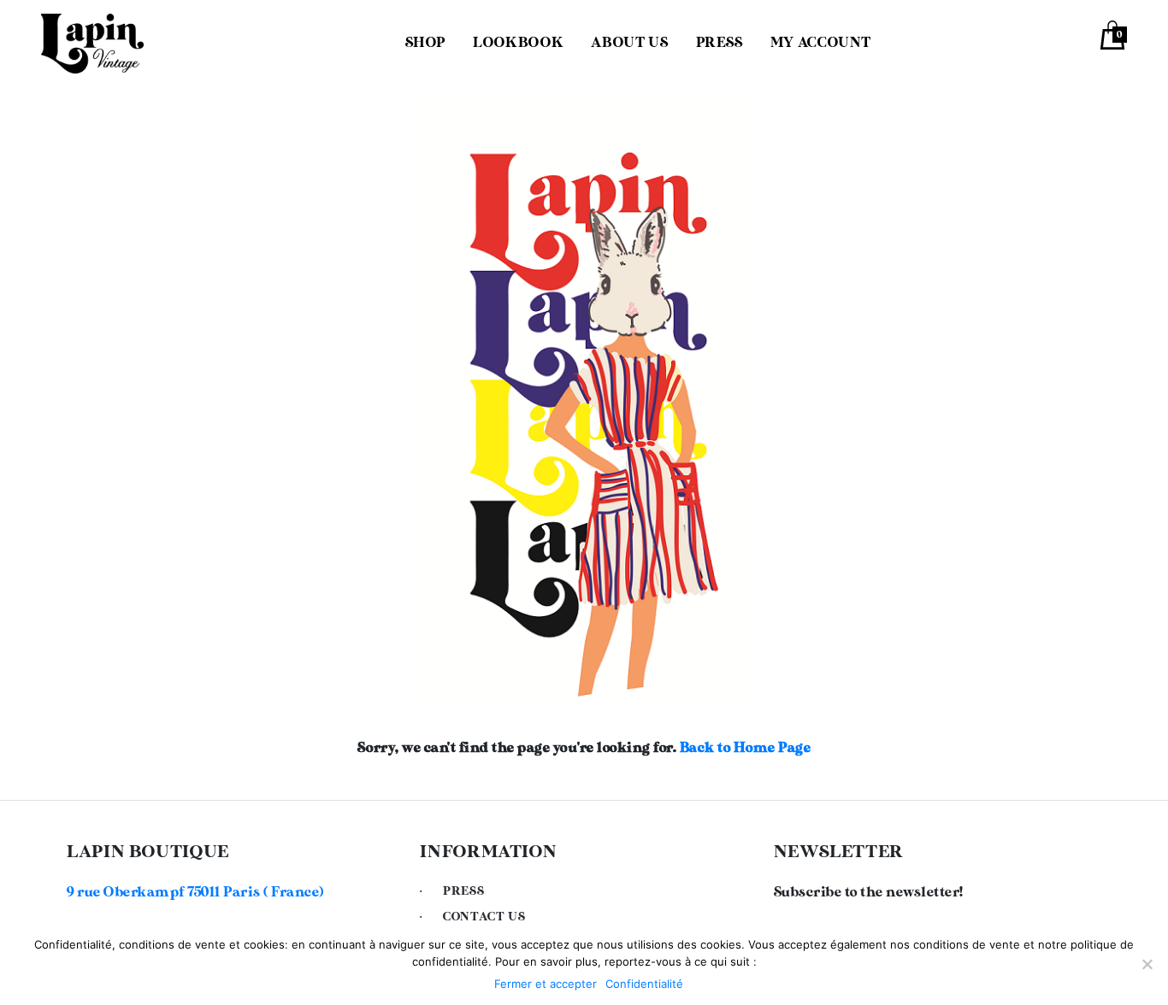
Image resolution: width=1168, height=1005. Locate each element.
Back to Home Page (745, 748)
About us (629, 43)
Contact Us (484, 917)
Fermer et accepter (545, 983)
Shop (425, 43)
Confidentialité (644, 983)
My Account (820, 43)
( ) (195, 893)
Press (719, 43)
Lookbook (518, 43)
